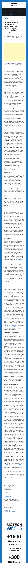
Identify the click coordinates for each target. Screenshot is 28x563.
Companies (12, 9)
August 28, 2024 (8, 344)
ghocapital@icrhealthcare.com (9, 511)
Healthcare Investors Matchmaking (10, 11)
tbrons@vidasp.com (7, 496)
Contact (10, 14)
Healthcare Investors (19, 9)
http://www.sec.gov (14, 315)
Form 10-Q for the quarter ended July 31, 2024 (12, 464)
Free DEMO (20, 11)
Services (5, 14)
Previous (6, 18)
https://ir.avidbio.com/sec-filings (10, 325)
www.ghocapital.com (19, 259)
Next (23, 18)
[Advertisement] (14, 52)
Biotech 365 (6, 9)
